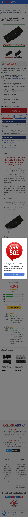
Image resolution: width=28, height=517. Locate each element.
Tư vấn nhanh (14, 274)
